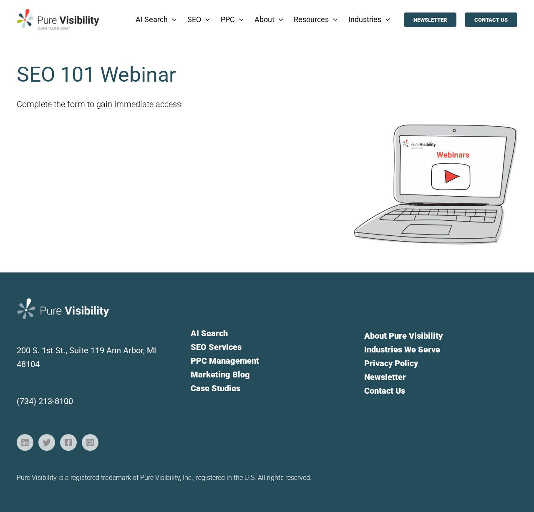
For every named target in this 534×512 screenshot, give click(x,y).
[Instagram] (90, 442)
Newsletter (385, 377)
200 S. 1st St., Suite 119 (61, 350)
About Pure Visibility (403, 336)
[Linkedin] (25, 442)
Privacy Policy (391, 363)
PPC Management (225, 361)
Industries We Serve (402, 350)
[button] (172, 19)
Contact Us (384, 391)
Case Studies (215, 388)
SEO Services (216, 347)
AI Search (209, 333)
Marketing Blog (220, 375)
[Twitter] (46, 442)
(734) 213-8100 (45, 401)
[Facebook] (68, 442)
